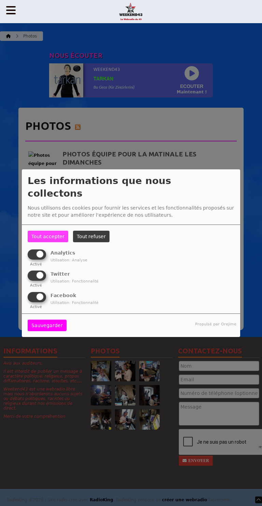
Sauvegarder (47, 325)
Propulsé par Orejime (215, 324)
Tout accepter (47, 236)
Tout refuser (91, 236)
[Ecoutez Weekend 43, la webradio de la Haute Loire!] (131, 12)
